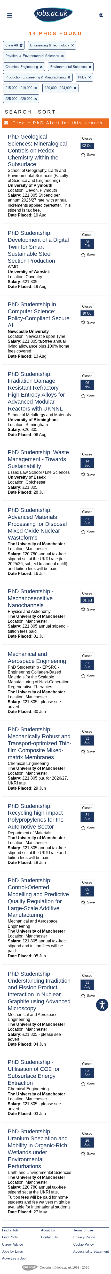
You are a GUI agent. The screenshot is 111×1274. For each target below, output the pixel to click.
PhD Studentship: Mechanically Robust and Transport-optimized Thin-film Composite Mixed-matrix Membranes (39, 743)
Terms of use (83, 1230)
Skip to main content (20, 4)
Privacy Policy (84, 1237)
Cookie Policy (83, 1244)
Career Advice (12, 1244)
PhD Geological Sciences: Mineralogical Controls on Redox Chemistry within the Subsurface (37, 150)
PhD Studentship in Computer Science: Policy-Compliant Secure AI (38, 314)
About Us (48, 1230)
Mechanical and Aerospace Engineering (37, 657)
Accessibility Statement (91, 1251)
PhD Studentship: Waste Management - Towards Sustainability (38, 459)
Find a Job (10, 1230)
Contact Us (49, 1237)
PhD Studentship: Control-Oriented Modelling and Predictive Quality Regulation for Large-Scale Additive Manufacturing (38, 897)
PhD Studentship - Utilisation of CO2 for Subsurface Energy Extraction (34, 1072)
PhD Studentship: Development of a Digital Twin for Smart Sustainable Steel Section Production (38, 247)
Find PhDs (10, 1237)
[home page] (53, 21)
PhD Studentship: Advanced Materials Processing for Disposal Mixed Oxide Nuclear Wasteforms (37, 524)
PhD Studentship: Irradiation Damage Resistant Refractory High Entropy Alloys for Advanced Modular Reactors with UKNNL (36, 391)
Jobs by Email (12, 1251)
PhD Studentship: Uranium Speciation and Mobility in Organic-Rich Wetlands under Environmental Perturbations (38, 1148)
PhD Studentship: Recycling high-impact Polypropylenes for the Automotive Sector (36, 816)
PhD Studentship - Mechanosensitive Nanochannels (30, 598)
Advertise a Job (14, 1258)
